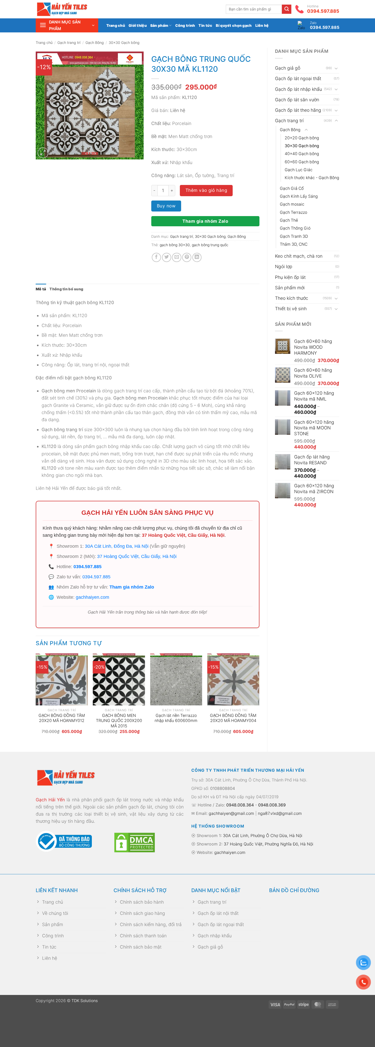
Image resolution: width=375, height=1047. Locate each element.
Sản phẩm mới (290, 287)
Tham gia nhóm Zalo (205, 221)
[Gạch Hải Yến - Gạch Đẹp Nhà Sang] (70, 9)
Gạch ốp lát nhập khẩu (298, 89)
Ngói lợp (283, 266)
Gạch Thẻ (289, 220)
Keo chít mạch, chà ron (298, 256)
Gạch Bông (94, 42)
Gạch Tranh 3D (294, 236)
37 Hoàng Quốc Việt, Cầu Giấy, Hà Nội (183, 535)
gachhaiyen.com (92, 597)
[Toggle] (336, 68)
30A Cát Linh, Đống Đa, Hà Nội (116, 546)
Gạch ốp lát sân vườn (297, 99)
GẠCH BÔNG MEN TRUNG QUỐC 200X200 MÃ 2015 (119, 720)
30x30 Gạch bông (124, 42)
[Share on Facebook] (156, 257)
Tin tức (205, 25)
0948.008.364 (240, 804)
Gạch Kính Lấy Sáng (299, 196)
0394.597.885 (87, 566)
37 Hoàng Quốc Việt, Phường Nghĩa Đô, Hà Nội (268, 843)
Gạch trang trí (68, 42)
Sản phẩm (159, 25)
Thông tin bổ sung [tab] (66, 289)
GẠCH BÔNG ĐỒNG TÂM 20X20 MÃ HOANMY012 (62, 718)
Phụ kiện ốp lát (290, 277)
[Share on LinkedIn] (197, 257)
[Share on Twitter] (166, 257)
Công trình (185, 25)
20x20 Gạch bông (302, 137)
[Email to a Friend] (176, 257)
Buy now (166, 205)
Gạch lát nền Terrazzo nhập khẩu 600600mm (176, 718)
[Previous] (36, 698)
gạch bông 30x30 (175, 245)
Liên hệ (262, 25)
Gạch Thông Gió (295, 228)
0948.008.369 (272, 804)
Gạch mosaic (292, 204)
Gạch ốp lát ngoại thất (298, 78)
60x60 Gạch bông (302, 161)
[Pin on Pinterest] (186, 257)
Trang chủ (115, 25)
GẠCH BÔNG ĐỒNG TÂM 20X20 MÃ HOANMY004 (233, 718)
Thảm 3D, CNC (293, 244)
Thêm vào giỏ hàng (206, 190)
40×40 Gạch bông (302, 153)
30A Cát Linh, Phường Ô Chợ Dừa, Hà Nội (262, 835)
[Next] (259, 698)
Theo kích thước (291, 298)
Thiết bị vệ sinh (291, 308)
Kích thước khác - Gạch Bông (312, 177)
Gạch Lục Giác (298, 169)
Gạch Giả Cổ (292, 188)
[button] (67, 25)
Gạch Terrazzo (293, 212)
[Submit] (286, 9)
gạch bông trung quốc (210, 245)
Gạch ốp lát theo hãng (298, 110)
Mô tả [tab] (41, 289)
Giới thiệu (138, 25)
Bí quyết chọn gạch (234, 25)
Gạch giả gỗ (287, 68)
